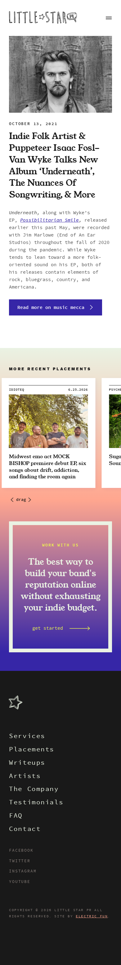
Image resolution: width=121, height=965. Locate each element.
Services (27, 736)
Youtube (19, 882)
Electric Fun (92, 916)
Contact (25, 829)
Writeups (27, 763)
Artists (25, 776)
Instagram (22, 871)
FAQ (16, 816)
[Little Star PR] (43, 18)
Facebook (21, 850)
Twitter (19, 861)
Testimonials (36, 803)
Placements (31, 750)
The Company (34, 789)
